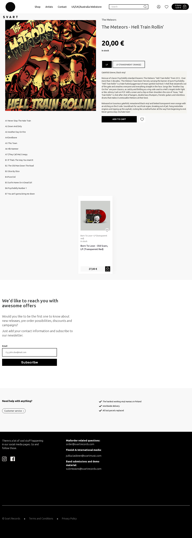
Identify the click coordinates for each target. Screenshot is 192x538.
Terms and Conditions (41, 518)
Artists (49, 6)
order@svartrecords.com (80, 444)
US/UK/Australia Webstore (87, 6)
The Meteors (109, 19)
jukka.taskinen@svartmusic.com (83, 455)
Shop (37, 6)
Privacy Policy (69, 518)
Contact (62, 6)
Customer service (13, 411)
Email (4, 346)
